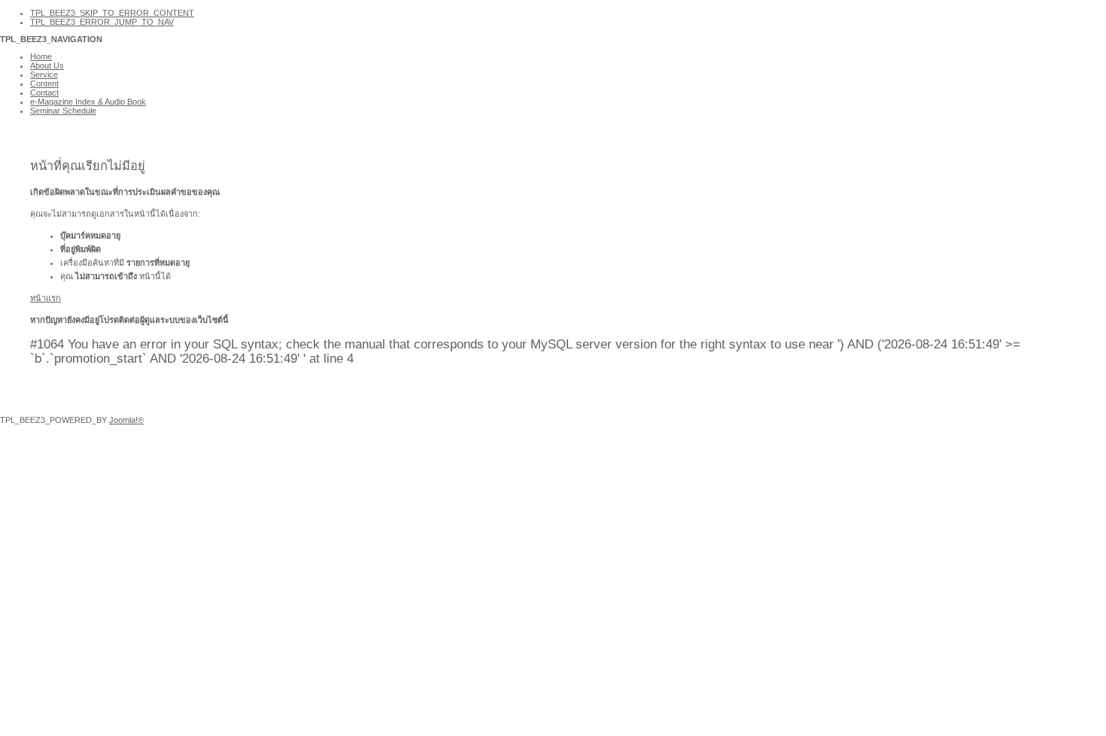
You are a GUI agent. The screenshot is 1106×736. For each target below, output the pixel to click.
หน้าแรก (45, 298)
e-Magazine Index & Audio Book (88, 101)
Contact (44, 92)
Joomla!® (126, 419)
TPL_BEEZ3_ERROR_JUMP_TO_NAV (102, 21)
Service (44, 74)
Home (41, 56)
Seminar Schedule (63, 110)
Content (44, 83)
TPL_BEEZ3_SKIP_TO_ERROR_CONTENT (112, 12)
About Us (47, 65)
